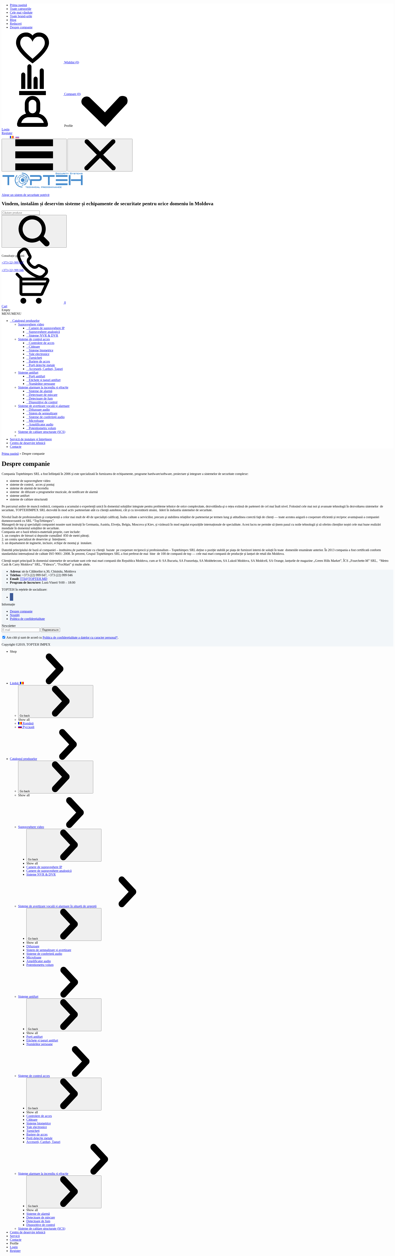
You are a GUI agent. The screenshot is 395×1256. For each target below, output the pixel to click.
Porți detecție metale (42, 365)
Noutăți (15, 615)
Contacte (15, 446)
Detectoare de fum (41, 398)
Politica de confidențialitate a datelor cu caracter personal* (80, 637)
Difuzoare (32, 946)
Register (7, 133)
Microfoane (36, 420)
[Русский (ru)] (17, 137)
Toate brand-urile (21, 16)
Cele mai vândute (21, 12)
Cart (4, 306)
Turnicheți (35, 357)
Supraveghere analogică (44, 332)
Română (28, 723)
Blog (13, 20)
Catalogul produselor (26, 320)
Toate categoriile (20, 8)
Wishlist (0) (71, 62)
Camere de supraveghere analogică (49, 870)
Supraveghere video (31, 324)
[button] (11, 313)
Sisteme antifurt (28, 372)
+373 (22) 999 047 (13, 262)
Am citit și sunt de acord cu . (62, 637)
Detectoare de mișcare (43, 395)
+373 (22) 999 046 (13, 270)
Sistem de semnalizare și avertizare (48, 950)
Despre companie (21, 27)
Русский (28, 727)
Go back (25, 715)
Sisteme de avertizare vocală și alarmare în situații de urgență (57, 906)
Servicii (15, 1236)
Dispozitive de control (43, 402)
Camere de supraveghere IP (47, 328)
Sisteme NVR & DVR (43, 335)
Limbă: (15, 683)
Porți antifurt (37, 376)
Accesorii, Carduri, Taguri (46, 369)
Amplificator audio (41, 424)
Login (5, 129)
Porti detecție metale (39, 1138)
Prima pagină (18, 5)
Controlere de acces (41, 343)
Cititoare (34, 346)
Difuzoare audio (39, 409)
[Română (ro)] (12, 137)
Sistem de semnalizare (43, 413)
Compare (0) (72, 94)
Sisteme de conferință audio (47, 417)
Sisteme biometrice (41, 350)
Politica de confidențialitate (27, 618)
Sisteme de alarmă (40, 391)
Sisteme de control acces (34, 339)
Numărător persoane (42, 383)
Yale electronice (39, 354)
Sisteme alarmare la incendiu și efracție (43, 387)
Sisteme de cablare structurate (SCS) (41, 432)
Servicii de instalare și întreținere (31, 439)
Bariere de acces (39, 361)
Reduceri (16, 23)
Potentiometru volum (42, 428)
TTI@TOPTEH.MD (33, 579)
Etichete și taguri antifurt (44, 380)
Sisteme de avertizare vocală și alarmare (44, 406)
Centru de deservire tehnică (27, 443)
